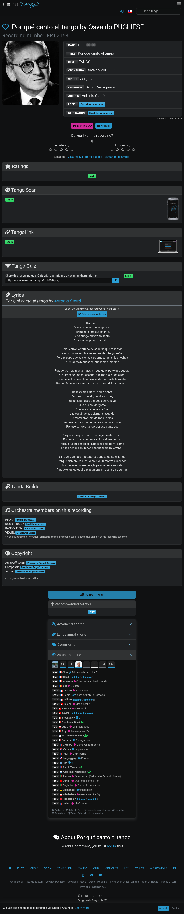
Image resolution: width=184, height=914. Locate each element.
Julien (67, 699)
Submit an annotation (93, 314)
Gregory (67, 744)
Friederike (69, 794)
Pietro (66, 776)
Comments (66, 644)
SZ (86, 664)
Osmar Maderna (98, 881)
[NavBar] (179, 3)
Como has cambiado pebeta (92, 681)
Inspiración (86, 789)
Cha (64, 672)
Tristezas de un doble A (84, 672)
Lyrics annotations (71, 634)
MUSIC (34, 868)
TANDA (83, 868)
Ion (64, 685)
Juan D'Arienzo (150, 881)
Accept (163, 908)
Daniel (67, 780)
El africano (80, 803)
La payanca (81, 749)
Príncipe (85, 758)
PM (103, 664)
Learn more (82, 908)
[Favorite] (6, 27)
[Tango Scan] (74, 740)
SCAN (47, 868)
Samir (65, 676)
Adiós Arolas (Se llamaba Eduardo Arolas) (97, 776)
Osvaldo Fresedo (76, 881)
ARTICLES (111, 868)
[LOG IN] (121, 11)
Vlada (66, 749)
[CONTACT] (100, 875)
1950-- (81, 45)
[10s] (92, 141)
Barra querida (93, 156)
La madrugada (80, 726)
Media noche (82, 704)
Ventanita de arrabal (117, 156)
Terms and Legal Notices (92, 886)
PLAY (20, 868)
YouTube (105, 125)
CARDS (139, 868)
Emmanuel (69, 789)
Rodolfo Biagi (15, 881)
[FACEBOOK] (174, 868)
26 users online (69, 655)
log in (111, 846)
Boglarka (68, 785)
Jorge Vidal (83, 79)
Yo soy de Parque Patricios (90, 695)
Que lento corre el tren (86, 780)
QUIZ (96, 868)
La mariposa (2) (79, 731)
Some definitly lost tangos (124, 881)
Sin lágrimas (83, 740)
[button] (130, 11)
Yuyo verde (81, 690)
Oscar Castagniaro (91, 87)
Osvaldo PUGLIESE (92, 70)
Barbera (66, 740)
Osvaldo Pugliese (55, 881)
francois (67, 681)
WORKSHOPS (158, 868)
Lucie (65, 726)
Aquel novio (80, 708)
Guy (64, 731)
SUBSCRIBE (94, 595)
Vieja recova (75, 156)
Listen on (83, 125)
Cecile (67, 690)
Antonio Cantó (86, 96)
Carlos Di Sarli (168, 881)
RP (94, 664)
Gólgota (75, 685)
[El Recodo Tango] (9, 868)
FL (71, 664)
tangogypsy (69, 758)
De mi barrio (79, 753)
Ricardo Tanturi (34, 881)
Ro (64, 762)
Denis (67, 695)
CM (111, 664)
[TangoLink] (70, 672)
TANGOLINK (65, 868)
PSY (126, 868)
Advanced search (70, 624)
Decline (176, 908)
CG (63, 664)
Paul (65, 753)
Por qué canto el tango (91, 53)
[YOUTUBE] (91, 875)
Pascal (66, 708)
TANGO (79, 62)
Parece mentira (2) (89, 794)
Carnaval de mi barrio (88, 744)
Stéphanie (68, 717)
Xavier (68, 704)
